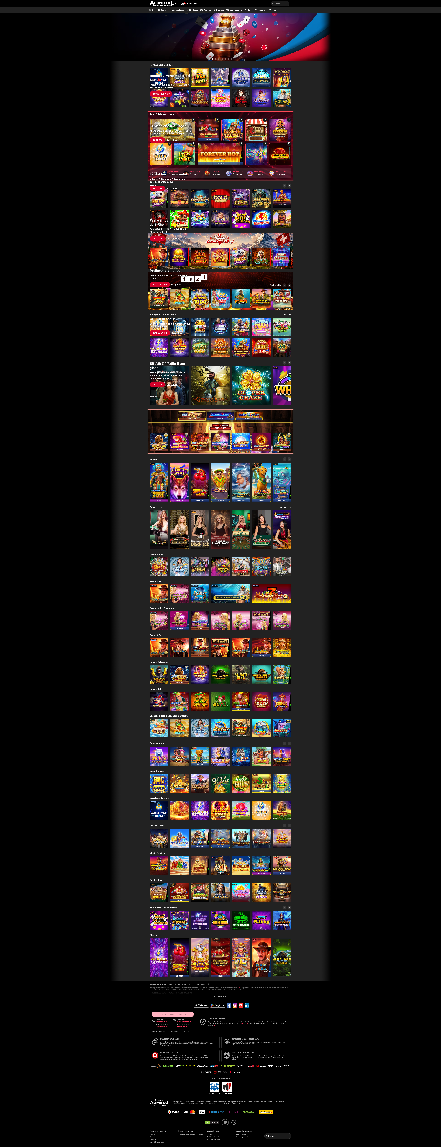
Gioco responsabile (242, 1137)
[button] (160, 45)
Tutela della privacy (213, 1139)
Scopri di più (179, 94)
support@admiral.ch (184, 1021)
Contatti (153, 1139)
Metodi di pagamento (157, 1142)
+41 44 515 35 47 (161, 1026)
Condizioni (153, 59)
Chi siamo (153, 1134)
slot (240, 988)
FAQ (151, 1137)
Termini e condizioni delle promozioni (190, 1134)
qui (215, 1025)
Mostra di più (219, 997)
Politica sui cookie (213, 1137)
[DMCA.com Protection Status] (212, 1122)
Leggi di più (176, 46)
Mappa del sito (241, 1134)
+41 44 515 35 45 (161, 1021)
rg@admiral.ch (182, 1026)
